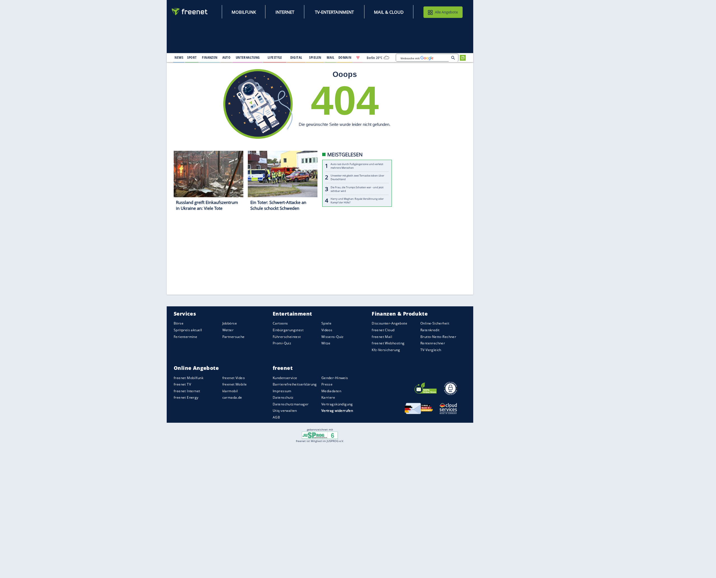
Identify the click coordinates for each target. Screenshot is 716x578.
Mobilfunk (244, 12)
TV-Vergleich (430, 350)
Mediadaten (331, 391)
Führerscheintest (287, 337)
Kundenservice (285, 378)
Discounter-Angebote (389, 323)
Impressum (282, 391)
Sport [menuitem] (192, 57)
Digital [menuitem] (296, 57)
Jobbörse (229, 323)
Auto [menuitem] (226, 57)
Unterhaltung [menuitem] (248, 57)
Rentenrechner (432, 343)
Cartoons (280, 323)
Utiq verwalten (285, 411)
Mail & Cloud (389, 12)
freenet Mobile (234, 384)
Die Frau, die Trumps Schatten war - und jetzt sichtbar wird (357, 189)
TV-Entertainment (334, 12)
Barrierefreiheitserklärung (295, 384)
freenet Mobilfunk (188, 378)
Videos (327, 330)
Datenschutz (283, 398)
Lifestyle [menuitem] (275, 57)
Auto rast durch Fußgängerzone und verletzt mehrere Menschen (357, 166)
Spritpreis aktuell (188, 330)
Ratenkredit (430, 330)
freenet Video (233, 378)
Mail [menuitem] (331, 57)
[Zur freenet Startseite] (190, 11)
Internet (284, 12)
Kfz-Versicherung (386, 350)
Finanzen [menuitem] (209, 57)
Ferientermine (185, 337)
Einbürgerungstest (288, 330)
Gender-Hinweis (334, 378)
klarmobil (230, 391)
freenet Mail (382, 337)
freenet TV (182, 384)
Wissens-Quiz (332, 337)
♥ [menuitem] (358, 58)
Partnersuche (233, 337)
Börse (178, 323)
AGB (276, 417)
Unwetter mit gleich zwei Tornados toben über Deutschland (357, 177)
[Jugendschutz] (320, 435)
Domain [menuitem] (345, 57)
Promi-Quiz (282, 343)
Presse (327, 384)
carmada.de (232, 398)
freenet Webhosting (388, 343)
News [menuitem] (179, 57)
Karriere (328, 398)
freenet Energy (186, 398)
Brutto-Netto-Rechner (438, 337)
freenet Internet (187, 391)
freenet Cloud (383, 330)
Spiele (326, 323)
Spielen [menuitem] (315, 57)
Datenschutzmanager (290, 404)
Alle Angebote (446, 12)
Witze (326, 343)
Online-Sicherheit (434, 323)
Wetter (228, 330)
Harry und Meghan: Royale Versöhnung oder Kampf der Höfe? (357, 201)
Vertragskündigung (337, 404)
